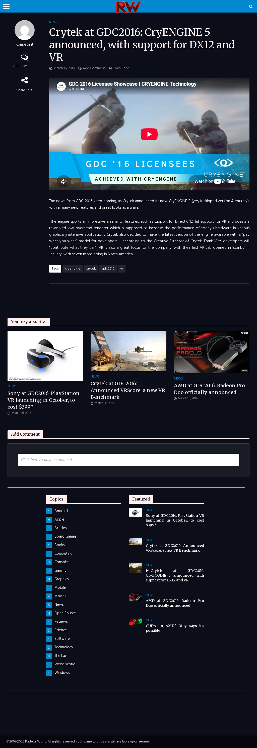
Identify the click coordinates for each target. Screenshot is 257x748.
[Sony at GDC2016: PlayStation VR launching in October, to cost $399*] (45, 356)
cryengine (72, 269)
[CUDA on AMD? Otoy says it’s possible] (135, 621)
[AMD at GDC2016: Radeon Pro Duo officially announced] (211, 352)
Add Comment (24, 66)
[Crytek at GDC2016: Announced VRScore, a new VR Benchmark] (128, 351)
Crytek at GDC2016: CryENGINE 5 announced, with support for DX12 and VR (175, 575)
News (53, 22)
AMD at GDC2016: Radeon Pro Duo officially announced (209, 389)
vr (121, 269)
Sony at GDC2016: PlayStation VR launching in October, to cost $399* (44, 400)
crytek (91, 269)
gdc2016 (108, 269)
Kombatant (24, 45)
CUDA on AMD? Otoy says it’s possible (175, 628)
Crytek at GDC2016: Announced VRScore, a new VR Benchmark (128, 390)
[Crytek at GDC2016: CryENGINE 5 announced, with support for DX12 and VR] (135, 568)
